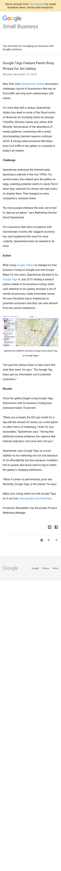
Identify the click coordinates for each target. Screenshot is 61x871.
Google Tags (10, 279)
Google (35, 568)
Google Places (25, 265)
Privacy (45, 568)
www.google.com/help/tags (35, 498)
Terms (55, 568)
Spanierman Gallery (33, 83)
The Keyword (37, 4)
